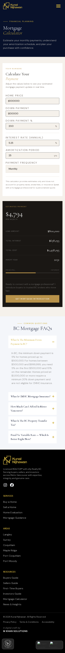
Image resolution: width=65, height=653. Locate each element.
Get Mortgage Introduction (32, 299)
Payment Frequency (21, 163)
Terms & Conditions (29, 622)
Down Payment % (19, 121)
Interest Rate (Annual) (24, 137)
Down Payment (17, 108)
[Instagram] (5, 485)
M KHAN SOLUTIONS (15, 631)
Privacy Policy (9, 622)
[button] (58, 5)
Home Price (15, 95)
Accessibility (48, 622)
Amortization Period (23, 150)
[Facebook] (12, 485)
